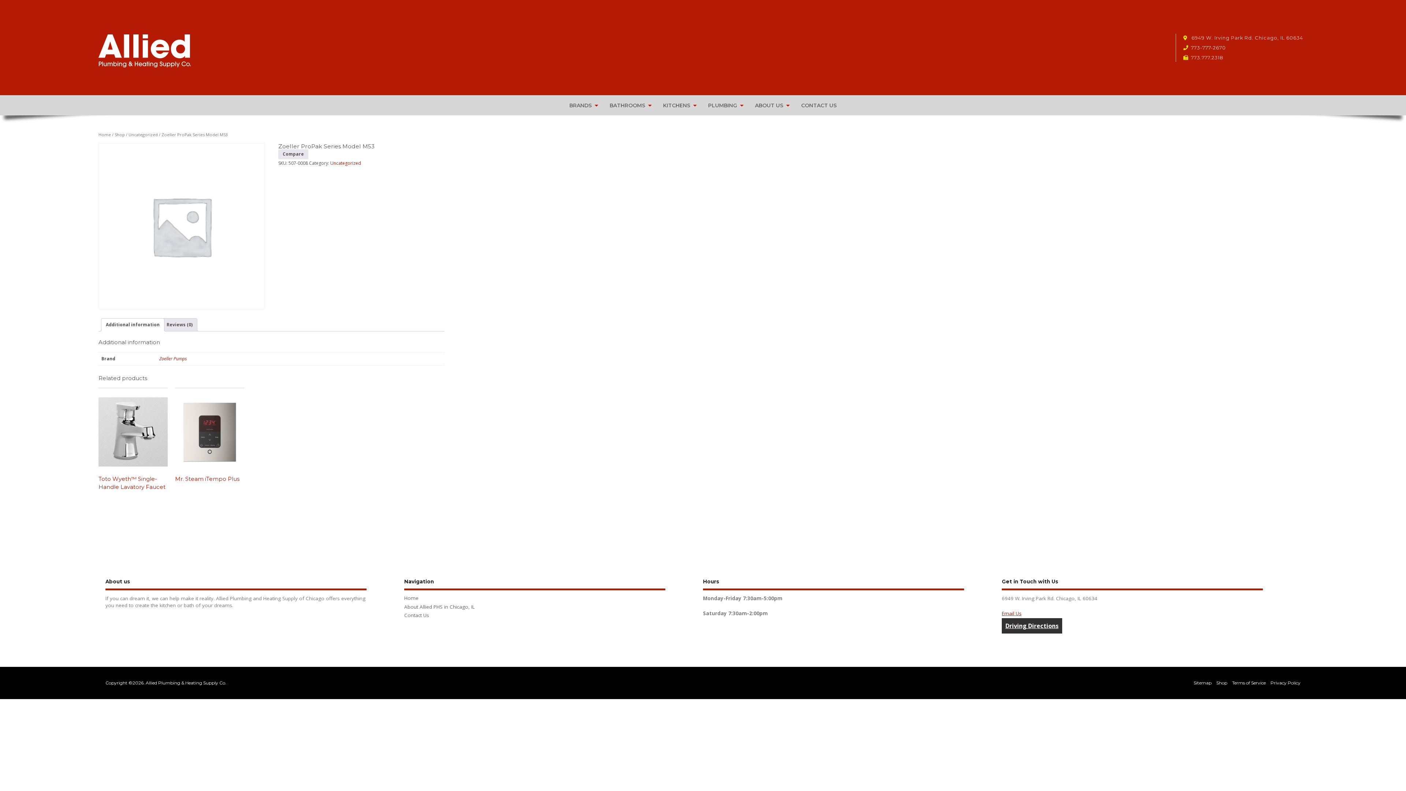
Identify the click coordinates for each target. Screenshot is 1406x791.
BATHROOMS (627, 105)
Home (104, 134)
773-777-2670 (1208, 48)
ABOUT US (769, 105)
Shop (120, 134)
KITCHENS (676, 105)
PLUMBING (722, 105)
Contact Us (416, 615)
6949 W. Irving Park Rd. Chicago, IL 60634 (1246, 38)
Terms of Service (1249, 683)
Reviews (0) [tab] (180, 325)
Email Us (1012, 613)
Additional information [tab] (133, 325)
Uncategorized (143, 134)
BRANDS (580, 105)
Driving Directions (1032, 626)
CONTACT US (819, 105)
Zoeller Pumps (173, 359)
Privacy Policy (1286, 683)
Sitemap (1203, 683)
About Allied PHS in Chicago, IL (439, 607)
